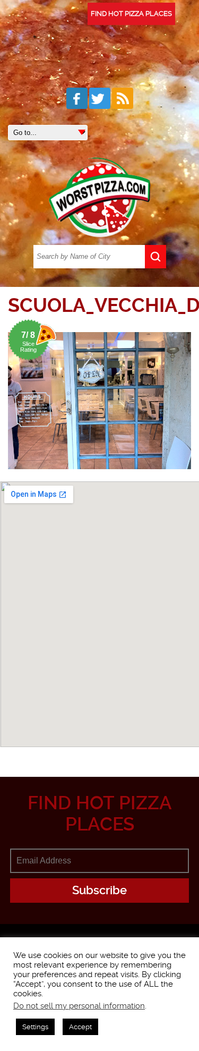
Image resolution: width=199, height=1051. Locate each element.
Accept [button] (80, 1027)
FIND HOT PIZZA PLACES (131, 14)
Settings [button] (35, 1027)
